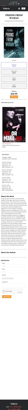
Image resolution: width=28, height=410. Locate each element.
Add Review (5, 260)
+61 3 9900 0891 (14, 2)
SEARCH (10, 3)
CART (16, 3)
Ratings (4, 275)
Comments (5, 282)
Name (3, 263)
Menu (23, 8)
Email (3, 269)
